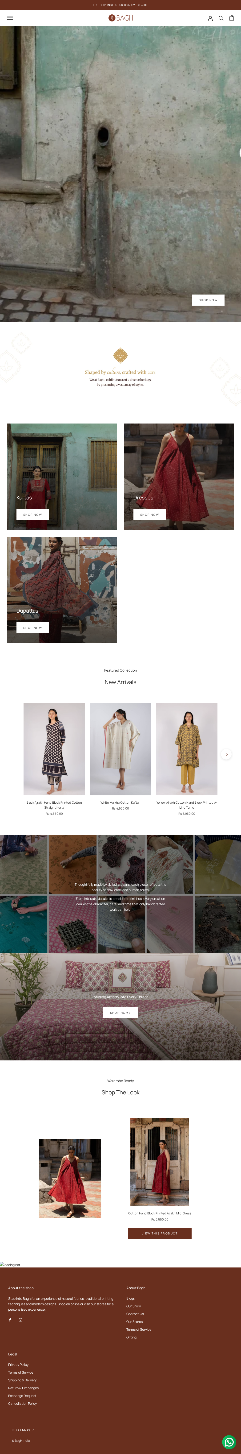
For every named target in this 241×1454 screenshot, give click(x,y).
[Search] (221, 17)
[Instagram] (20, 1319)
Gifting (131, 1337)
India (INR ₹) (21, 1430)
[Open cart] (231, 18)
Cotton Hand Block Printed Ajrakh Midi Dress (159, 1213)
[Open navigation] (10, 18)
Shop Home (120, 1012)
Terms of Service (138, 1329)
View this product (160, 1233)
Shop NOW (208, 300)
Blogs (130, 1298)
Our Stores (134, 1321)
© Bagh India (21, 1440)
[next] (226, 754)
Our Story (133, 1306)
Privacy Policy (18, 1364)
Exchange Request (22, 1395)
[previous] (14, 754)
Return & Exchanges (23, 1388)
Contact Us (135, 1314)
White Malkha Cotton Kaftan (120, 802)
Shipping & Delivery (22, 1380)
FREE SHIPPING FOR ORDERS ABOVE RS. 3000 (120, 5)
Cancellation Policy (22, 1403)
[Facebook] (10, 1319)
